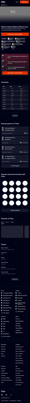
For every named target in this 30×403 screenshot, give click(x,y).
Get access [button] (24, 1)
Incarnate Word (6, 44)
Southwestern (6, 46)
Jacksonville (4, 272)
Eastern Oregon (21, 41)
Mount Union (5, 248)
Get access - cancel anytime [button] (15, 34)
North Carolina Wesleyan (9, 41)
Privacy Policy (13, 400)
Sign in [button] (17, 1)
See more (15, 115)
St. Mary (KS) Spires (18, 44)
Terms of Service (5, 400)
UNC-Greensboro (21, 38)
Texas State (4, 262)
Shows (7, 222)
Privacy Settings (19, 382)
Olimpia (3, 267)
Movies (12, 222)
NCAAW (11, 38)
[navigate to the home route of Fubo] (3, 2)
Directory (19, 400)
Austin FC (4, 252)
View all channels (15, 210)
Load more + (15, 279)
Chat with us (18, 384)
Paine (2, 257)
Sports (2, 222)
